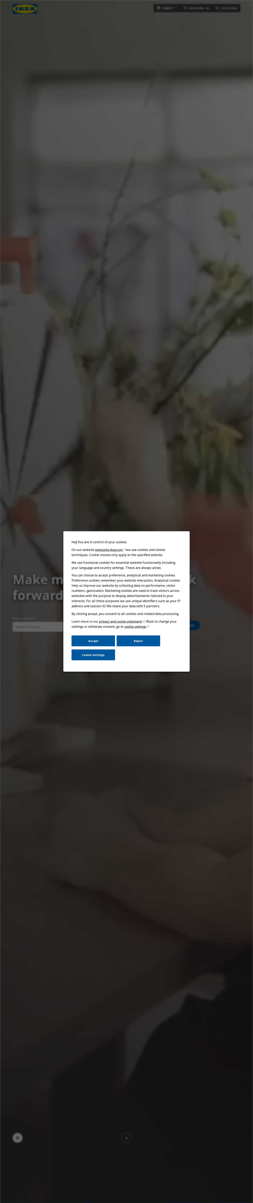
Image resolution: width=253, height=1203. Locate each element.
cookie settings (135, 626)
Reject (138, 641)
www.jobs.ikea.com (109, 550)
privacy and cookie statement (120, 621)
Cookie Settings (93, 655)
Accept (93, 641)
